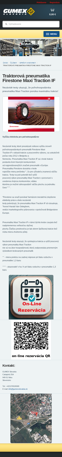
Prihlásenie (41, 2)
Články (13, 63)
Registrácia (55, 2)
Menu (53, 34)
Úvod (5, 63)
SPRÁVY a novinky (28, 63)
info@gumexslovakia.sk (18, 389)
